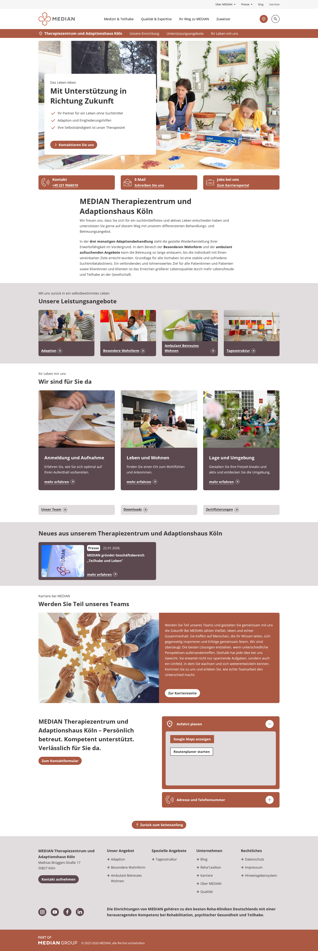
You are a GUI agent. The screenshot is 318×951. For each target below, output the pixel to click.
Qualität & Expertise (156, 19)
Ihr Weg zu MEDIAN (194, 19)
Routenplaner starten (192, 751)
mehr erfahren (56, 482)
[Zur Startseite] (56, 19)
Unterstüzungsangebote (185, 33)
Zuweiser (223, 19)
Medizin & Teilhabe (119, 19)
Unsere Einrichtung (144, 33)
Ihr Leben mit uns (224, 33)
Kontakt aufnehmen (58, 879)
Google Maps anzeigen (192, 739)
